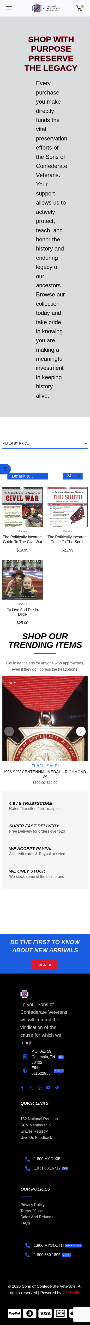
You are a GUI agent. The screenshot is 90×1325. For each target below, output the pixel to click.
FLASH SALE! (45, 765)
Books (22, 531)
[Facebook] (22, 1088)
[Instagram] (40, 1088)
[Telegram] (57, 1088)
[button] (9, 8)
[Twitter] (31, 1088)
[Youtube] (48, 1088)
